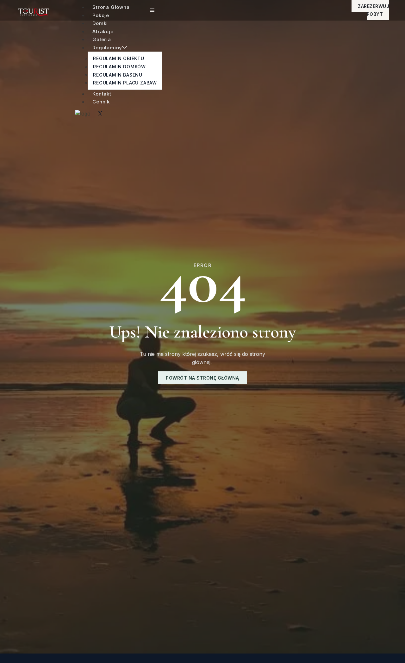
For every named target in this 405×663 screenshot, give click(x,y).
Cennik (101, 102)
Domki (100, 23)
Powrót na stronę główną (202, 378)
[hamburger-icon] (152, 10)
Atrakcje (102, 31)
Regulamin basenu (117, 74)
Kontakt (101, 94)
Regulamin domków (119, 66)
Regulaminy (107, 48)
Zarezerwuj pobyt (373, 10)
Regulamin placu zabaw (125, 82)
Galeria (101, 39)
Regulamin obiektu (118, 58)
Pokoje (100, 15)
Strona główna (110, 7)
